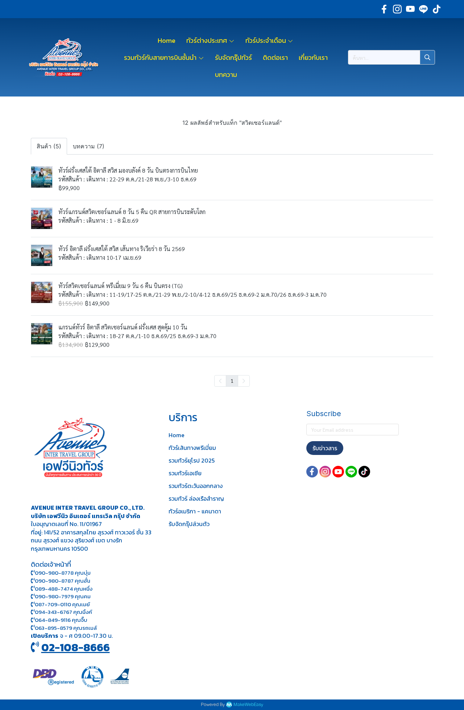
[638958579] (33, 628)
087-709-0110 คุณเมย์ (62, 604)
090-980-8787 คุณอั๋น (62, 580)
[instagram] (397, 9)
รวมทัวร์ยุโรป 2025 (192, 460)
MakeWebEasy (248, 705)
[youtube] (410, 9)
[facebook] (384, 9)
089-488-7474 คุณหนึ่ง (63, 588)
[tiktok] (436, 9)
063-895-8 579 (53, 628)
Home (177, 435)
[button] (391, 57)
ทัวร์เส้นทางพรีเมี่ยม (192, 447)
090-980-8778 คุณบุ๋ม (63, 573)
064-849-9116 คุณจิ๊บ (61, 620)
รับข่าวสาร (324, 448)
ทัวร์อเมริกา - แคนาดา (195, 511)
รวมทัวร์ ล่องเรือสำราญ (196, 498)
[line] (423, 9)
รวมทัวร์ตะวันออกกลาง (196, 485)
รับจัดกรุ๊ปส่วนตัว (189, 524)
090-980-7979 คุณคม (63, 596)
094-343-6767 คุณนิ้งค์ (63, 612)
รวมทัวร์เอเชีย (185, 473)
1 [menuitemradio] (232, 380)
